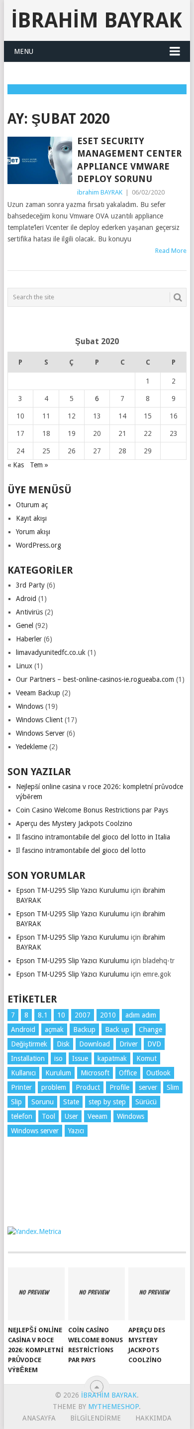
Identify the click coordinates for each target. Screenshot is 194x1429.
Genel (24, 625)
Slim (173, 1087)
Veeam (97, 1116)
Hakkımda (153, 1418)
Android (23, 1029)
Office (128, 1073)
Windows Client (39, 720)
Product (88, 1087)
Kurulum (58, 1073)
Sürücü (146, 1102)
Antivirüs (29, 612)
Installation (28, 1058)
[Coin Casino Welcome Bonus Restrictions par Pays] (96, 1293)
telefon (21, 1116)
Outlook (158, 1073)
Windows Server (40, 733)
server (148, 1087)
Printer (21, 1087)
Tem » (39, 465)
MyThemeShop (113, 1407)
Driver (128, 1044)
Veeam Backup (38, 693)
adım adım (140, 1015)
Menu (23, 51)
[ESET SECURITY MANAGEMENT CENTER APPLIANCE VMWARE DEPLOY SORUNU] (39, 160)
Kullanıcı (23, 1073)
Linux (24, 666)
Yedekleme (31, 747)
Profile (119, 1087)
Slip (16, 1102)
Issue (80, 1058)
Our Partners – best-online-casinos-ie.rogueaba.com (95, 679)
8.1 (43, 1015)
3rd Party (30, 585)
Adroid (26, 599)
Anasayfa (39, 1418)
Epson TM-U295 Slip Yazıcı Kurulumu (72, 890)
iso (58, 1058)
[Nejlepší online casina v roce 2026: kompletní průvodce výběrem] (36, 1293)
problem (53, 1087)
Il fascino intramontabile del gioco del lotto (81, 850)
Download (94, 1044)
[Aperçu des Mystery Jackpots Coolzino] (156, 1293)
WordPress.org (38, 545)
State (71, 1102)
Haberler (29, 639)
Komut (146, 1058)
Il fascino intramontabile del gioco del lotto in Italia (93, 837)
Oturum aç (32, 505)
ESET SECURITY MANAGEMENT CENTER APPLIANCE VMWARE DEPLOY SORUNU (129, 160)
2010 (108, 1015)
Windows (29, 706)
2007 (83, 1015)
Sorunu (42, 1102)
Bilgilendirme (95, 1418)
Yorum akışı (33, 532)
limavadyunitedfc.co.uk (51, 652)
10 (61, 1015)
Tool (48, 1116)
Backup (84, 1029)
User (71, 1116)
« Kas (15, 465)
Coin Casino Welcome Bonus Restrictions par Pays (92, 810)
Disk (63, 1044)
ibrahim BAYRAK (96, 20)
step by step (107, 1102)
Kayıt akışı (31, 518)
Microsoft (95, 1073)
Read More (171, 250)
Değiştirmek (29, 1044)
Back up (117, 1029)
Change (150, 1029)
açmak (54, 1029)
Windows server (35, 1131)
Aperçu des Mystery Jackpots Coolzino (74, 823)
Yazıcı (76, 1131)
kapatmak (112, 1058)
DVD (154, 1044)
